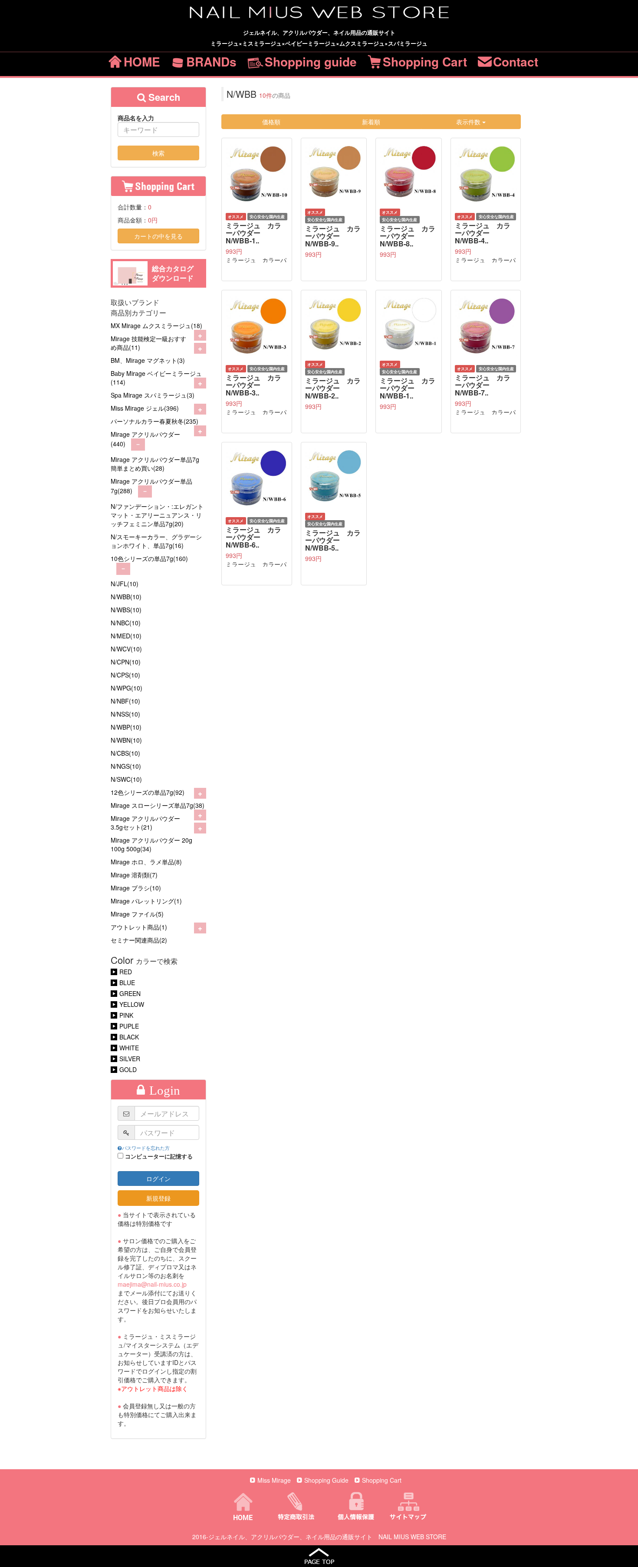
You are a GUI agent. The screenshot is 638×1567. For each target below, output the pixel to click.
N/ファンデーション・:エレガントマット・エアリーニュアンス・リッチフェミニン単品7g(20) (157, 515)
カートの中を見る (158, 236)
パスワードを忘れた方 (146, 1147)
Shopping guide (311, 61)
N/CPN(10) (126, 661)
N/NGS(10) (126, 766)
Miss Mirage (274, 1480)
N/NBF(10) (125, 701)
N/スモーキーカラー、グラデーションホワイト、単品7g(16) (156, 541)
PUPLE (129, 1026)
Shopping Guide (326, 1480)
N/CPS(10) (125, 675)
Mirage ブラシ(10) (136, 887)
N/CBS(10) (125, 753)
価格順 (271, 121)
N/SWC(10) (126, 779)
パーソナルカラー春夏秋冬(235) (154, 421)
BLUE (127, 982)
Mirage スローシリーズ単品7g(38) (157, 805)
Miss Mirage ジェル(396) (145, 408)
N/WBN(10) (126, 740)
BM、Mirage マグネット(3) (148, 360)
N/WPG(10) (126, 688)
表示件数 (469, 121)
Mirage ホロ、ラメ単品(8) (146, 861)
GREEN (130, 993)
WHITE (129, 1047)
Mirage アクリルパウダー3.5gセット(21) (145, 822)
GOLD (128, 1069)
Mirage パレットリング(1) (146, 900)
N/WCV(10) (126, 648)
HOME (142, 61)
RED (125, 971)
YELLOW (131, 1004)
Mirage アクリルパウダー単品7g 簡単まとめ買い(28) (155, 463)
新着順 (371, 121)
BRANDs (211, 61)
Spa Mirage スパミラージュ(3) (152, 395)
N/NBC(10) (126, 622)
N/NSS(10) (125, 714)
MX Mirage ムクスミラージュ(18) (156, 325)
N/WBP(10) (126, 727)
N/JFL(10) (124, 583)
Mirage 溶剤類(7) (134, 874)
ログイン (158, 1178)
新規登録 (158, 1198)
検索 (158, 153)
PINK (126, 1015)
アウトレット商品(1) (139, 927)
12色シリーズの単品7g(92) (147, 792)
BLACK (129, 1036)
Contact (515, 61)
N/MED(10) (126, 635)
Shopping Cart (425, 61)
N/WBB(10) (126, 596)
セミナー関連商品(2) (139, 940)
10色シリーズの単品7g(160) (149, 558)
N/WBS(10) (126, 609)
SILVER (129, 1058)
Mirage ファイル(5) (137, 914)
